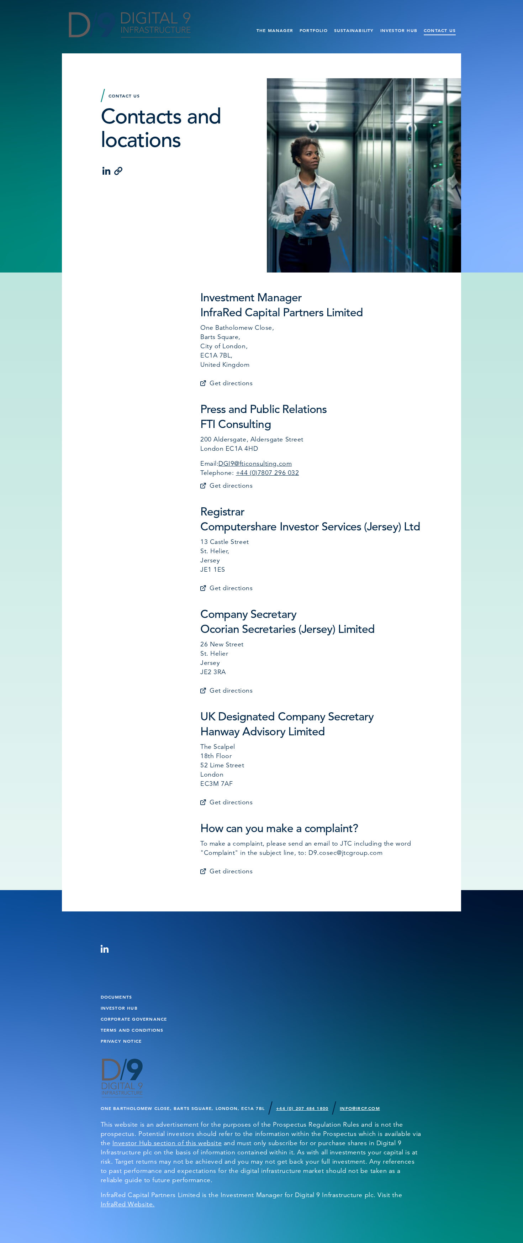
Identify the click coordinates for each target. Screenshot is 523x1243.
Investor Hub (398, 30)
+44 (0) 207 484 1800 (302, 1108)
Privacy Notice (121, 1041)
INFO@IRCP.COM (360, 1108)
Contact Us (440, 30)
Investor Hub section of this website (167, 1143)
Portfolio (314, 30)
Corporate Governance (134, 1019)
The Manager (275, 30)
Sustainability (354, 30)
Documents (116, 997)
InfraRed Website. (128, 1204)
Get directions (231, 383)
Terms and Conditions (132, 1030)
